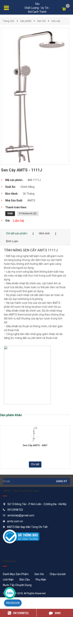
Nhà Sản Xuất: (14, 200)
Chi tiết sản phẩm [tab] (16, 233)
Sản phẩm (26, 21)
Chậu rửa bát (58, 574)
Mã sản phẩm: (14, 180)
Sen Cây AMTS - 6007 (35, 445)
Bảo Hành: (11, 193)
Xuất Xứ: (10, 186)
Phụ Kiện (41, 579)
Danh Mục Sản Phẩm (16, 574)
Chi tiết (35, 464)
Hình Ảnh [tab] (44, 233)
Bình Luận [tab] (12, 241)
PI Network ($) (28, 213)
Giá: (7, 220)
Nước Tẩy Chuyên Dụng (17, 585)
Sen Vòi (41, 21)
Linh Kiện (8, 579)
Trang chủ (8, 21)
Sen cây (55, 21)
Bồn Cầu (24, 579)
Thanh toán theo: (16, 207)
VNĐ (10, 213)
